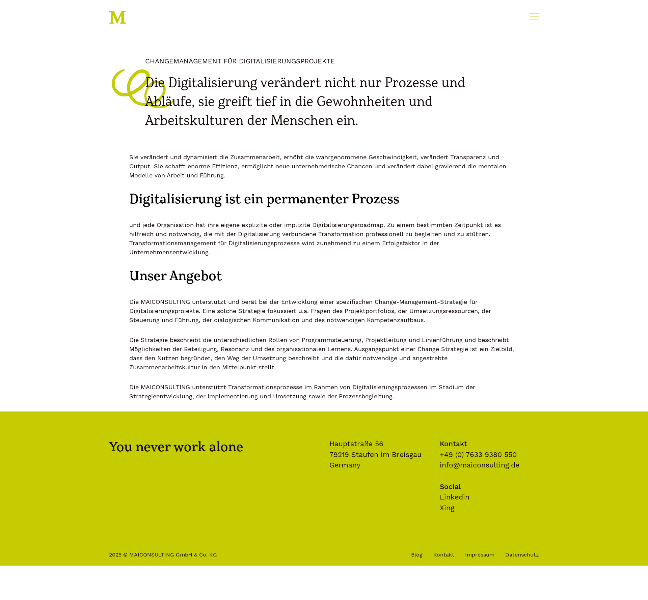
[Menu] (533, 16)
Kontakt (443, 554)
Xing (447, 508)
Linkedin (454, 497)
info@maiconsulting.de (479, 465)
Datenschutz (522, 554)
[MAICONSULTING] (122, 17)
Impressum (479, 554)
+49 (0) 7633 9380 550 (478, 454)
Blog (417, 554)
